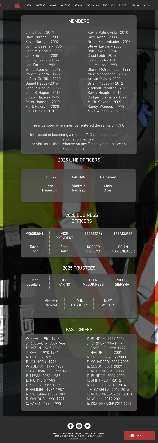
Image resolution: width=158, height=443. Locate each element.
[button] (17, 5)
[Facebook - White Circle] (70, 426)
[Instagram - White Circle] (79, 426)
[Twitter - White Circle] (87, 426)
